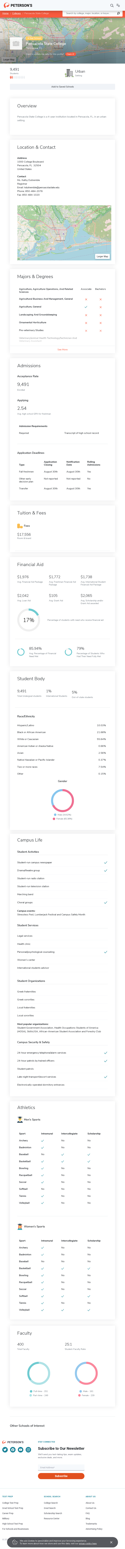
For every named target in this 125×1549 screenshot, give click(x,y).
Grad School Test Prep (12, 1508)
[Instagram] (28, 1449)
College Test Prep (10, 1503)
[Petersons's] (18, 5)
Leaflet (89, 19)
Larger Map (8, 59)
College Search (51, 1503)
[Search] (112, 5)
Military (5, 1518)
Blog (88, 1518)
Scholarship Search (53, 1513)
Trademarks (91, 1523)
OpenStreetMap (104, 19)
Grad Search (50, 1508)
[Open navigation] (118, 5)
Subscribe (61, 1476)
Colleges (16, 13)
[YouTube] (20, 1449)
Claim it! (70, 54)
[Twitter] (5, 1449)
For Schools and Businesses (15, 1529)
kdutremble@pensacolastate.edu (41, 187)
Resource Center (51, 1518)
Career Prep (7, 1513)
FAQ (88, 1513)
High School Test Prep (12, 1523)
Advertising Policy (94, 1529)
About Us (90, 1503)
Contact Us (91, 1508)
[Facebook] (13, 1449)
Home (5, 13)
